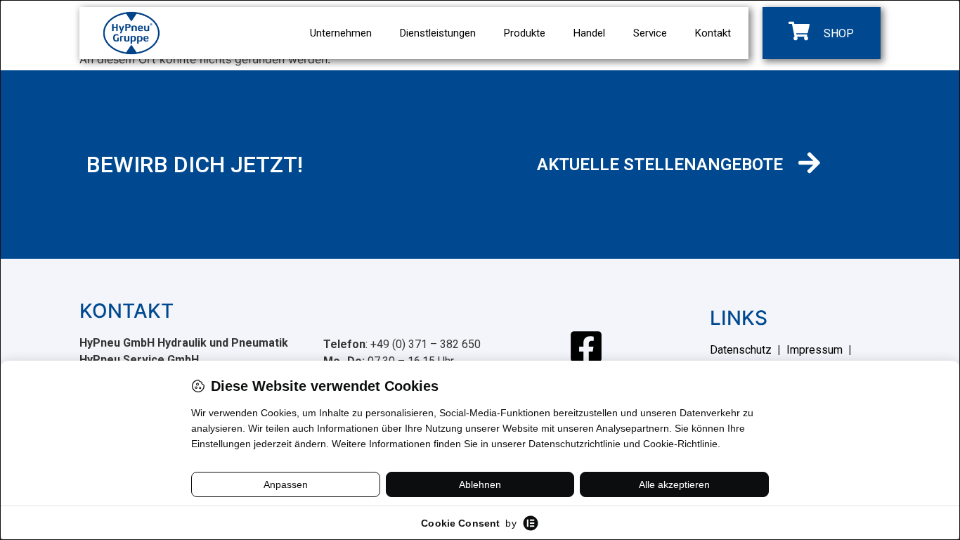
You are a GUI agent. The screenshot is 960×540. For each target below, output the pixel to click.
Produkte (524, 33)
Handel (589, 33)
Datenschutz (741, 349)
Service (650, 33)
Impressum (814, 349)
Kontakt (713, 33)
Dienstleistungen (438, 33)
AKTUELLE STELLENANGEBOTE (660, 164)
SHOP (839, 33)
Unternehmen (341, 33)
